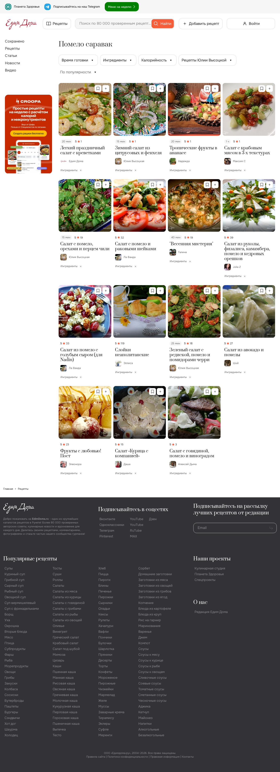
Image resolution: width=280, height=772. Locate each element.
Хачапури (105, 626)
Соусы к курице (150, 660)
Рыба (9, 660)
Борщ (9, 614)
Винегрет (60, 631)
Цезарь (58, 660)
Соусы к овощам (151, 672)
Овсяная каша (64, 689)
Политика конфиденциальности (127, 756)
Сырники (105, 603)
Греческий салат (66, 637)
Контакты (188, 756)
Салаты (58, 585)
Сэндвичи (12, 718)
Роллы (58, 580)
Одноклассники (111, 525)
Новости (12, 63)
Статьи (11, 55)
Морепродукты (16, 666)
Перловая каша (65, 712)
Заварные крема (111, 712)
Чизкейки (106, 689)
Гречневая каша (65, 695)
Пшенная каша (64, 672)
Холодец (11, 735)
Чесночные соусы (152, 700)
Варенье (144, 631)
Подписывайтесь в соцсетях (133, 509)
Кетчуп (143, 712)
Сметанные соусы (152, 695)
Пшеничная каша (66, 723)
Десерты (105, 660)
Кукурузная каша (66, 706)
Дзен (153, 519)
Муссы (103, 706)
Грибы (9, 677)
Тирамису (106, 718)
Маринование (149, 626)
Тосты (57, 568)
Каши (57, 666)
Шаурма (11, 729)
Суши (57, 574)
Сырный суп (14, 585)
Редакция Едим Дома (211, 612)
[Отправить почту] (271, 528)
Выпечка (59, 729)
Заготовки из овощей (155, 585)
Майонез (145, 718)
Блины (103, 585)
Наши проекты (212, 558)
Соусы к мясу (149, 654)
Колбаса (11, 689)
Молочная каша (65, 700)
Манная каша (63, 677)
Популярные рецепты (30, 558)
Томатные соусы (151, 689)
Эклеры (104, 723)
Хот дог (10, 723)
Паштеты (11, 706)
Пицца (103, 574)
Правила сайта (95, 756)
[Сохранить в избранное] (97, 88)
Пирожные (106, 683)
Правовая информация (165, 756)
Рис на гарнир (149, 620)
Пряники (105, 654)
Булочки (105, 643)
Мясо (9, 637)
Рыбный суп (14, 591)
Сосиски (11, 695)
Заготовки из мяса (153, 580)
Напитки (145, 723)
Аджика (144, 706)
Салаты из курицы (67, 597)
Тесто (57, 735)
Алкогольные (148, 729)
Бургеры (11, 712)
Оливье (58, 626)
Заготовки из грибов (154, 591)
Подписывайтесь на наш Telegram (76, 6)
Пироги (104, 580)
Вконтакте (107, 519)
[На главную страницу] (21, 23)
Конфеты (105, 672)
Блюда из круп (149, 614)
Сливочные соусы (152, 677)
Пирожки (105, 597)
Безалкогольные (151, 735)
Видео (10, 70)
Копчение (146, 603)
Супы (9, 568)
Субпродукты (15, 649)
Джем (142, 637)
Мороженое (107, 677)
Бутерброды (14, 700)
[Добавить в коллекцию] (105, 88)
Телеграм (106, 530)
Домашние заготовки (155, 574)
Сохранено (14, 41)
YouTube (136, 519)
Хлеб (102, 568)
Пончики (105, 637)
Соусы (143, 649)
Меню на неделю (119, 7)
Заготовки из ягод (152, 597)
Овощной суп (15, 597)
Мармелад (106, 695)
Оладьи (104, 608)
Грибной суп (14, 580)
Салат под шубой (66, 649)
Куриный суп (15, 574)
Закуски (11, 683)
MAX (133, 536)
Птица (9, 643)
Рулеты (104, 620)
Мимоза (59, 654)
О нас (200, 602)
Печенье (105, 591)
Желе (102, 700)
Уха (7, 620)
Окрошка (12, 626)
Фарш (9, 654)
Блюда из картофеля (154, 608)
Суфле (103, 729)
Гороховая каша (66, 718)
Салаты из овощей (67, 620)
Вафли (103, 631)
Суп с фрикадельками (22, 608)
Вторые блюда (16, 631)
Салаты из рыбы (65, 614)
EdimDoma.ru (40, 519)
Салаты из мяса (65, 591)
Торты (103, 666)
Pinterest (106, 536)
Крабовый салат (65, 643)
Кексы (103, 614)
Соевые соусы (149, 683)
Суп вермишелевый (20, 603)
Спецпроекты (205, 580)
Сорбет (144, 568)
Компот (144, 643)
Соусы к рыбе (149, 666)
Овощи (10, 672)
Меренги (105, 735)
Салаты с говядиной (69, 603)
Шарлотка (106, 649)
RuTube (136, 530)
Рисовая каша (64, 683)
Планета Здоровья (26, 6)
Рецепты (12, 48)
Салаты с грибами (67, 608)
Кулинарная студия (210, 568)
